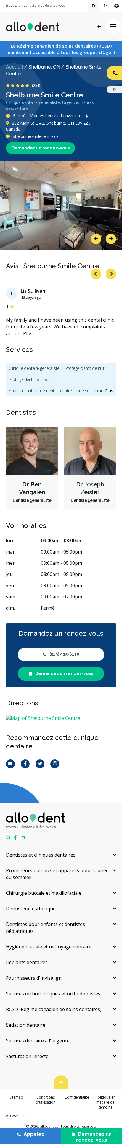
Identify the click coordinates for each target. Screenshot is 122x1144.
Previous (96, 239)
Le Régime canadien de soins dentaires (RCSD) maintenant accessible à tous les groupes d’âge (59, 49)
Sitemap (16, 1097)
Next (111, 239)
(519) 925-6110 (64, 654)
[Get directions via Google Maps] (61, 718)
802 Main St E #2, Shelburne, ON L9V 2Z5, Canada (49, 126)
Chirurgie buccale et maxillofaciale (43, 893)
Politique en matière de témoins (105, 1102)
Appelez (34, 1134)
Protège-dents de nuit (85, 368)
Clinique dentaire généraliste (34, 368)
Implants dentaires (27, 962)
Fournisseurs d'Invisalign (34, 978)
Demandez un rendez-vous (41, 148)
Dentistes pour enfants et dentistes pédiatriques (45, 927)
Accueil (14, 67)
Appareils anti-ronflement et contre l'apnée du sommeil (58, 390)
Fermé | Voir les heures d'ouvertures (48, 115)
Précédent (99, 27)
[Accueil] (32, 26)
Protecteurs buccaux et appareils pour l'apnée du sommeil (57, 874)
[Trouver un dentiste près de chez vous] (35, 6)
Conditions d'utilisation (45, 1100)
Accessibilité (16, 1115)
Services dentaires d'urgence (38, 1040)
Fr (94, 5)
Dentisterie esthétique (31, 908)
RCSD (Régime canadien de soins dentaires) (54, 1009)
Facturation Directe (27, 1056)
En (105, 5)
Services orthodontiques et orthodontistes (53, 993)
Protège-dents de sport (30, 379)
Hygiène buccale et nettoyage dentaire (49, 946)
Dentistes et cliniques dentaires (41, 855)
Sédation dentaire (25, 1025)
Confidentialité (77, 1097)
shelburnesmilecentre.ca (35, 136)
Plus (28, 333)
